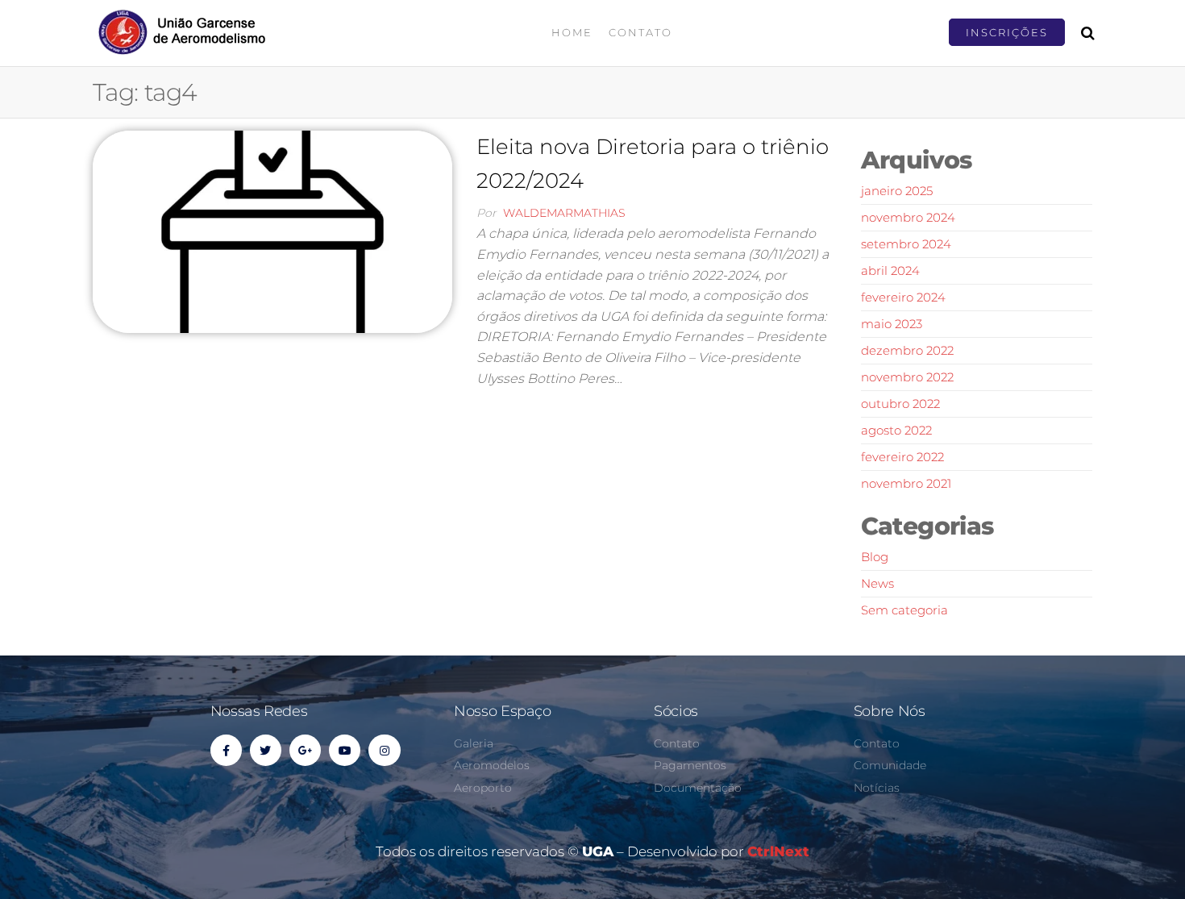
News (877, 583)
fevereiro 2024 (903, 297)
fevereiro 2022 (902, 456)
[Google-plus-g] (305, 750)
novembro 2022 (907, 377)
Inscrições (1007, 32)
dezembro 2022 (907, 350)
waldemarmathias (564, 213)
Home (571, 32)
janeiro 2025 (897, 190)
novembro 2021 (906, 483)
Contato (640, 32)
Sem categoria (904, 610)
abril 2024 (890, 270)
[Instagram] (384, 750)
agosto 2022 (896, 430)
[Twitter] (265, 750)
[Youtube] (344, 750)
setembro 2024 (906, 244)
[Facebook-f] (226, 750)
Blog (874, 556)
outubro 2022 (900, 403)
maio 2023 (891, 323)
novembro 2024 (908, 217)
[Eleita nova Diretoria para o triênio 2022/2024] (272, 231)
